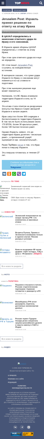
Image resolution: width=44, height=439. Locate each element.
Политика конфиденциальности (22, 387)
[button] (3, 3)
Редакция (12, 382)
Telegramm (15, 167)
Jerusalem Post (25, 64)
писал (20, 144)
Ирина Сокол (32, 13)
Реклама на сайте (16, 379)
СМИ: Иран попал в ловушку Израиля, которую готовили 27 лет (26, 198)
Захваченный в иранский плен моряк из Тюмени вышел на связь (26, 187)
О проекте (12, 375)
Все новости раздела (11, 266)
